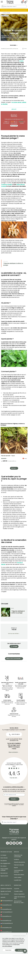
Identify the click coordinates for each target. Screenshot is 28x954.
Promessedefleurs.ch (6, 932)
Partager (15, 646)
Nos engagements (5, 863)
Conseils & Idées (18, 891)
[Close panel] (26, 933)
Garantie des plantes (19, 862)
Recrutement (4, 873)
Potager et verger (5, 15)
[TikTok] (21, 843)
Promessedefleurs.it (7, 912)
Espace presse (4, 876)
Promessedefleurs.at (6, 916)
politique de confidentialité (13, 804)
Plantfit (16, 867)
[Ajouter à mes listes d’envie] (25, 429)
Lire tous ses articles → (14, 633)
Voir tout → (14, 468)
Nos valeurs (3, 866)
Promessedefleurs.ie (7, 900)
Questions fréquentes (6, 888)
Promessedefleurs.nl (7, 923)
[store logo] (10, 2)
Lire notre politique (7, 946)
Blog (12, 608)
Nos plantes (4, 860)
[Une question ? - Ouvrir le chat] (25, 951)
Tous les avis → (14, 778)
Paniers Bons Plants (19, 874)
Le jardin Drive (17, 880)
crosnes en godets (6, 184)
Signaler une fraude (6, 891)
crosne (21, 61)
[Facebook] (11, 843)
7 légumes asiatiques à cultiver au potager (18, 612)
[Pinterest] (14, 843)
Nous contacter (5, 894)
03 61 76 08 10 (15, 734)
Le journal (16, 888)
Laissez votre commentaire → (14, 658)
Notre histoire (4, 858)
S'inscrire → (14, 799)
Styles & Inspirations (19, 894)
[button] (22, 2)
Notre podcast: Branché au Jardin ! (19, 901)
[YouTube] (17, 843)
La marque (3, 855)
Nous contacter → (14, 752)
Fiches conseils (6, 12)
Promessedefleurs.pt (6, 920)
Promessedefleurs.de (6, 905)
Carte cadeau (17, 877)
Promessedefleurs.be (6, 927)
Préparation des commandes (18, 855)
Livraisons (16, 859)
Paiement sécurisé (19, 865)
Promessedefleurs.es (6, 909)
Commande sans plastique (18, 871)
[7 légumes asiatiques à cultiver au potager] (5, 612)
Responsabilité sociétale (4, 869)
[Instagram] (7, 843)
